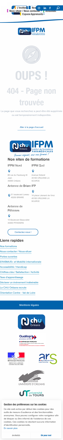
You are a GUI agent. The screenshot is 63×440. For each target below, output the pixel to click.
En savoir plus (10, 428)
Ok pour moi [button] (46, 435)
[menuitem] (20, 7)
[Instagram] (38, 8)
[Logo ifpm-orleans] (31, 148)
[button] (58, 8)
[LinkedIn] (45, 8)
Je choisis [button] (16, 435)
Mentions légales (29, 304)
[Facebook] (50, 8)
